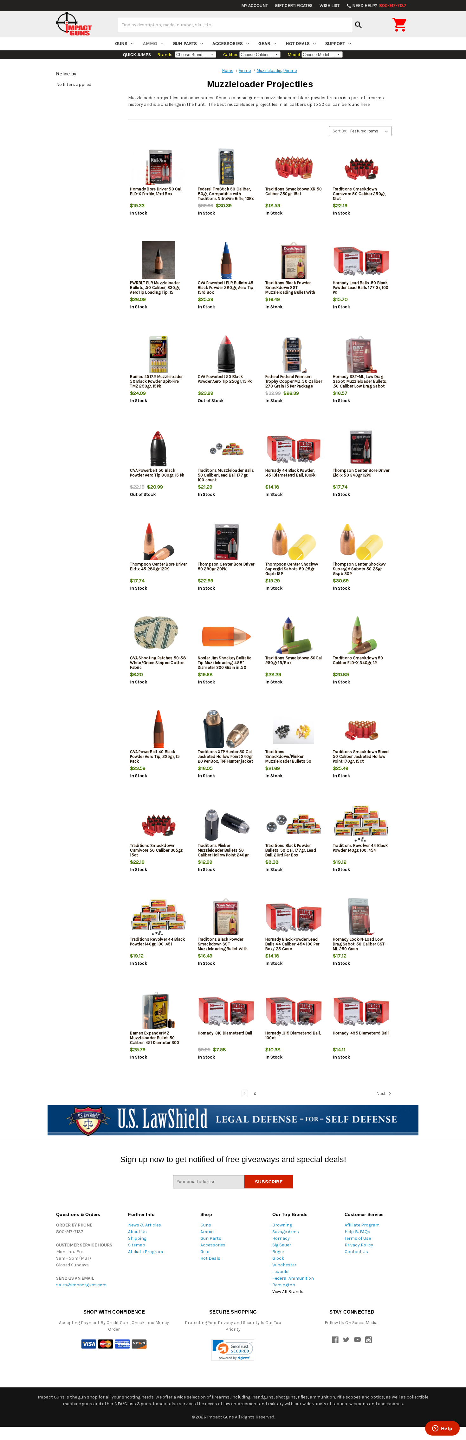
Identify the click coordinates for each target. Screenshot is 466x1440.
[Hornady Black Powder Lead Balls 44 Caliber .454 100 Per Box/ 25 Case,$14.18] (294, 918)
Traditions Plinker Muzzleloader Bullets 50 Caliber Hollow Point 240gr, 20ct (223, 852)
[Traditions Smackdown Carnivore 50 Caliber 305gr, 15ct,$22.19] (158, 824)
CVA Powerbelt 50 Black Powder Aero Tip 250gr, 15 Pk (225, 379)
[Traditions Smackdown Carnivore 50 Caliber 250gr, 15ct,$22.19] (361, 167)
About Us (137, 1231)
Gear (264, 43)
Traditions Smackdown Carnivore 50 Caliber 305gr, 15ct (156, 850)
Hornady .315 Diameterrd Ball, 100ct (292, 1035)
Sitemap (136, 1245)
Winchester (284, 1265)
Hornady (281, 1238)
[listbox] (370, 131)
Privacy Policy (359, 1245)
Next (381, 1093)
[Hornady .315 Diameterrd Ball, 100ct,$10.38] (294, 1011)
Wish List (330, 5)
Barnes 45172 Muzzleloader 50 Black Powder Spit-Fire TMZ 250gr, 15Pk (156, 381)
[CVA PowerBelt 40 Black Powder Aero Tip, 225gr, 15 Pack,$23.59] (158, 730)
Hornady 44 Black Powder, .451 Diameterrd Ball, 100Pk (290, 472)
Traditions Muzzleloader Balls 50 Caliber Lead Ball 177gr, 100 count (226, 475)
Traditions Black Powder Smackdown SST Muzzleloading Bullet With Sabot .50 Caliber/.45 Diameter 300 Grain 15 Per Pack (223, 951)
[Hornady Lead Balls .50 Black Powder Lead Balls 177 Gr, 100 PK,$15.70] (361, 261)
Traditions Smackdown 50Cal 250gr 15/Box (293, 660)
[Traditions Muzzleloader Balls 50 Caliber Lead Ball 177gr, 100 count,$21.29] (226, 449)
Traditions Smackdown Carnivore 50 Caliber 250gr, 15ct (359, 194)
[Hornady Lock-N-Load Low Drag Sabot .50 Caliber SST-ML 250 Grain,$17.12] (361, 918)
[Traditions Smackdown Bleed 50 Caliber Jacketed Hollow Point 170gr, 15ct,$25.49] (361, 730)
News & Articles (144, 1225)
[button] (233, 1350)
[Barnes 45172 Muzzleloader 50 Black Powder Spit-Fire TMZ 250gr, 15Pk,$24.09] (158, 355)
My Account (254, 5)
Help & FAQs (357, 1231)
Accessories (227, 43)
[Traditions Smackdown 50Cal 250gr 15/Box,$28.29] (294, 636)
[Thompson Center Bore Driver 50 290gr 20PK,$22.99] (226, 543)
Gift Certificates (294, 5)
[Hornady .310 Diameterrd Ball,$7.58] (226, 1011)
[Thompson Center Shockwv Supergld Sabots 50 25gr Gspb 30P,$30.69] (361, 543)
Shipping (137, 1238)
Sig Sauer (281, 1245)
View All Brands (287, 1291)
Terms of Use (358, 1238)
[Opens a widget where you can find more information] (442, 1429)
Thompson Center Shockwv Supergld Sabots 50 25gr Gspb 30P (359, 569)
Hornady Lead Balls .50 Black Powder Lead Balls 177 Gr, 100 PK (360, 287)
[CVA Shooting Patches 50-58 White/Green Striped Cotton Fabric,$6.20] (158, 636)
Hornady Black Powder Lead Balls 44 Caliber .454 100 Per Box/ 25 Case (292, 944)
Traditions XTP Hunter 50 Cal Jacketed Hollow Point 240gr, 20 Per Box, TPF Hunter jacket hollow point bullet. (226, 758)
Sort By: (340, 131)
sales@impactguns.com (81, 1285)
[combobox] (235, 25)
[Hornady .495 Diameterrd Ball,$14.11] (361, 1011)
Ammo (150, 43)
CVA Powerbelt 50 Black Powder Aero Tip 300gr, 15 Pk (157, 472)
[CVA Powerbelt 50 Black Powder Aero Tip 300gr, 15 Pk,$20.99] (158, 449)
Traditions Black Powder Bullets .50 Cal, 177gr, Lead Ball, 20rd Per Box (290, 850)
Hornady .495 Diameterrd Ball (361, 1033)
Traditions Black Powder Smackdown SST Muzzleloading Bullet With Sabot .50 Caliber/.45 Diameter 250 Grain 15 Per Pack (290, 294)
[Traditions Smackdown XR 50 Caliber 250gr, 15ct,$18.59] (294, 167)
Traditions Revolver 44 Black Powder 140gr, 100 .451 (157, 941)
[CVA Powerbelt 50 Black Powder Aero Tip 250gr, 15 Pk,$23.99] (226, 355)
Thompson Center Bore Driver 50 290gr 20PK (226, 566)
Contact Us (356, 1251)
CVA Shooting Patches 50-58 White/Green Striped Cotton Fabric (158, 663)
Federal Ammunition (293, 1278)
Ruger (278, 1251)
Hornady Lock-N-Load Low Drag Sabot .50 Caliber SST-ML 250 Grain (359, 944)
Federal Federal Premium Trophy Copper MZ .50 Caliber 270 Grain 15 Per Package (293, 381)
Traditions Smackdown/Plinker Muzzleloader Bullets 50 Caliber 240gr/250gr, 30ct (290, 758)
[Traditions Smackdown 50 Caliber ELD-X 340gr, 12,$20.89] (361, 636)
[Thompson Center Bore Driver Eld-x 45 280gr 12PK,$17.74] (158, 543)
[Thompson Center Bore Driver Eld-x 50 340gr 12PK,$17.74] (361, 449)
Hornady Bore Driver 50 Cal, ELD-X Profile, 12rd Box (156, 191)
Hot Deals (298, 43)
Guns (121, 43)
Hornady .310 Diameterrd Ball (225, 1033)
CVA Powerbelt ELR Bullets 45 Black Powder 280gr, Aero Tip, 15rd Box (226, 287)
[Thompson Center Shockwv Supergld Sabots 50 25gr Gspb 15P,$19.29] (294, 543)
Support (335, 43)
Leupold (280, 1271)
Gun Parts (185, 43)
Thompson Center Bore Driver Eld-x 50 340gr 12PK (361, 472)
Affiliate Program (145, 1251)
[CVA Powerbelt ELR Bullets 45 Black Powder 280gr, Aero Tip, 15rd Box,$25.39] (226, 261)
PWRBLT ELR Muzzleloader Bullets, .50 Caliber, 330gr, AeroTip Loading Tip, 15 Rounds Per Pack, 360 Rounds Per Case (158, 292)
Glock (278, 1258)
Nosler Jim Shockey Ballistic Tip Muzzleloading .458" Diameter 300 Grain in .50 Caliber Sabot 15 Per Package (225, 665)
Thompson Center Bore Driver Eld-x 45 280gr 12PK (158, 566)
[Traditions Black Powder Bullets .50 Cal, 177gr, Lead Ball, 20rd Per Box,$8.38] (294, 824)
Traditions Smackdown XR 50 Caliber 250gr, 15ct (293, 191)
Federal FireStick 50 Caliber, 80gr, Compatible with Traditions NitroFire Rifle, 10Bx (226, 194)
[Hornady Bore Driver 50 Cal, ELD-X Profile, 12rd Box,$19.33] (158, 167)
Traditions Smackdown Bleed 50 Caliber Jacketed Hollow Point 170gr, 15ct (361, 756)
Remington (283, 1285)
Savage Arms (285, 1231)
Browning (282, 1225)
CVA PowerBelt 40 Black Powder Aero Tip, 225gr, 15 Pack (155, 756)
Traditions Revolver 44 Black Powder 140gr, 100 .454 (360, 848)
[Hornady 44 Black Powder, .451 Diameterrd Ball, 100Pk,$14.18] (294, 449)
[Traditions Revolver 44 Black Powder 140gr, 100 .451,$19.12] (158, 918)
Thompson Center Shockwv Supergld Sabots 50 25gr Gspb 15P (292, 569)
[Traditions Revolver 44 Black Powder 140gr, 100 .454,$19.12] (361, 824)
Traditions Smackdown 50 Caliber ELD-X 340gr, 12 (358, 660)
